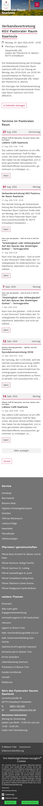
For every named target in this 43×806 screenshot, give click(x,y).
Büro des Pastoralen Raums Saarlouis (20, 692)
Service (6, 486)
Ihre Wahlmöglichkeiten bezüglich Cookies (21, 760)
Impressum (5, 788)
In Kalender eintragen (14, 105)
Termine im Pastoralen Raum (18, 122)
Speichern (10, 802)
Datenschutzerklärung (13, 785)
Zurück (6, 461)
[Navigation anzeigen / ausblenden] (37, 4)
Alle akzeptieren (30, 802)
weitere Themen (12, 596)
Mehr (6, 175)
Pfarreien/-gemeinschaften (19, 547)
